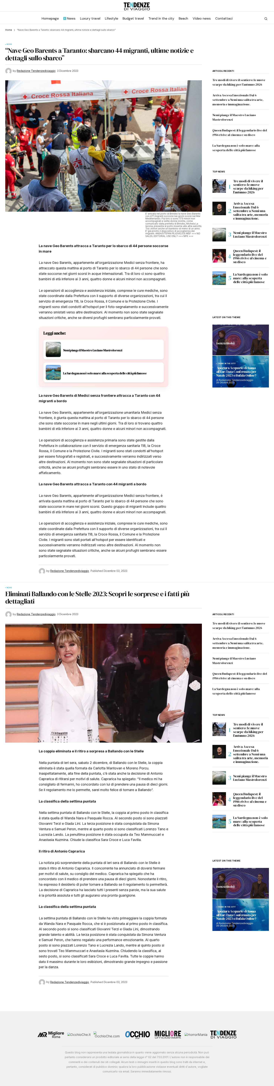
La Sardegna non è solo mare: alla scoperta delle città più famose (250, 278)
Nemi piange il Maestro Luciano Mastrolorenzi (250, 234)
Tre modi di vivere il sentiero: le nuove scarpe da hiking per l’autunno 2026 (248, 186)
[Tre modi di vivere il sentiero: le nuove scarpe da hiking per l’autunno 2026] (219, 186)
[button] (266, 18)
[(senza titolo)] (240, 340)
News (9, 44)
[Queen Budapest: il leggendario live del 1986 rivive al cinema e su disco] (219, 256)
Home (8, 29)
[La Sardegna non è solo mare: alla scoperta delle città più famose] (219, 278)
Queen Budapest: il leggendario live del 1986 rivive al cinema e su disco (250, 256)
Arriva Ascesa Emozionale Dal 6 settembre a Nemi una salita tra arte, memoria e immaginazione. (237, 99)
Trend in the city (227, 364)
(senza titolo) (225, 343)
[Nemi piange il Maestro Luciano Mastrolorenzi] (219, 234)
